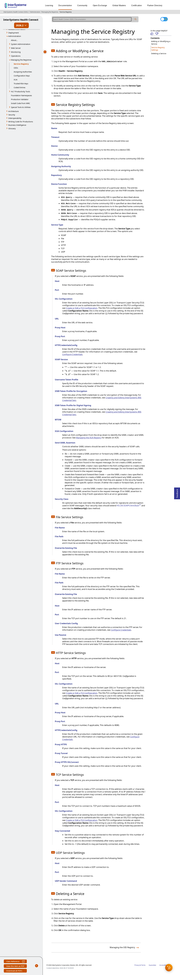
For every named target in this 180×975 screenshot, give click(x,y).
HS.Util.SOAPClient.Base (129, 506)
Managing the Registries (50, 12)
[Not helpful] (157, 33)
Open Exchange (100, 5)
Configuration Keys (22, 75)
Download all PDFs (14, 971)
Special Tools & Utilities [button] (20, 107)
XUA (15, 79)
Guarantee (152, 965)
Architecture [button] (13, 111)
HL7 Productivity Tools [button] (20, 91)
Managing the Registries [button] (21, 60)
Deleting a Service (158, 53)
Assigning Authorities (23, 71)
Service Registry (66, 12)
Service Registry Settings (158, 48)
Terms (143, 965)
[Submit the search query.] (135, 19)
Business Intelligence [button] (17, 125)
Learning (49, 5)
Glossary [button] (12, 128)
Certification (136, 5)
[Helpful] (152, 33)
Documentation (65, 5)
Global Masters (119, 5)
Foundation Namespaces (21, 95)
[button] (169, 967)
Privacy (136, 965)
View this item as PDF (15, 966)
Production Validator (19, 99)
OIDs (16, 68)
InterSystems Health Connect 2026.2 (16, 12)
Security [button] (11, 114)
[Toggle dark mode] (164, 19)
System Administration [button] (20, 44)
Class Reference (14, 961)
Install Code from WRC (20, 103)
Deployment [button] (13, 32)
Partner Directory (154, 5)
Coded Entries (19, 87)
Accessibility (163, 965)
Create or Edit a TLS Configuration (81, 308)
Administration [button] (14, 36)
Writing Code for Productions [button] (20, 121)
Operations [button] (15, 56)
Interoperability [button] (14, 118)
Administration (35, 12)
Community (82, 5)
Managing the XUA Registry (88, 437)
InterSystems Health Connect (20, 19)
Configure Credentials (72, 354)
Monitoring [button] (16, 52)
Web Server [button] (16, 48)
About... (14, 40)
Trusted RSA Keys (21, 83)
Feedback (177, 493)
